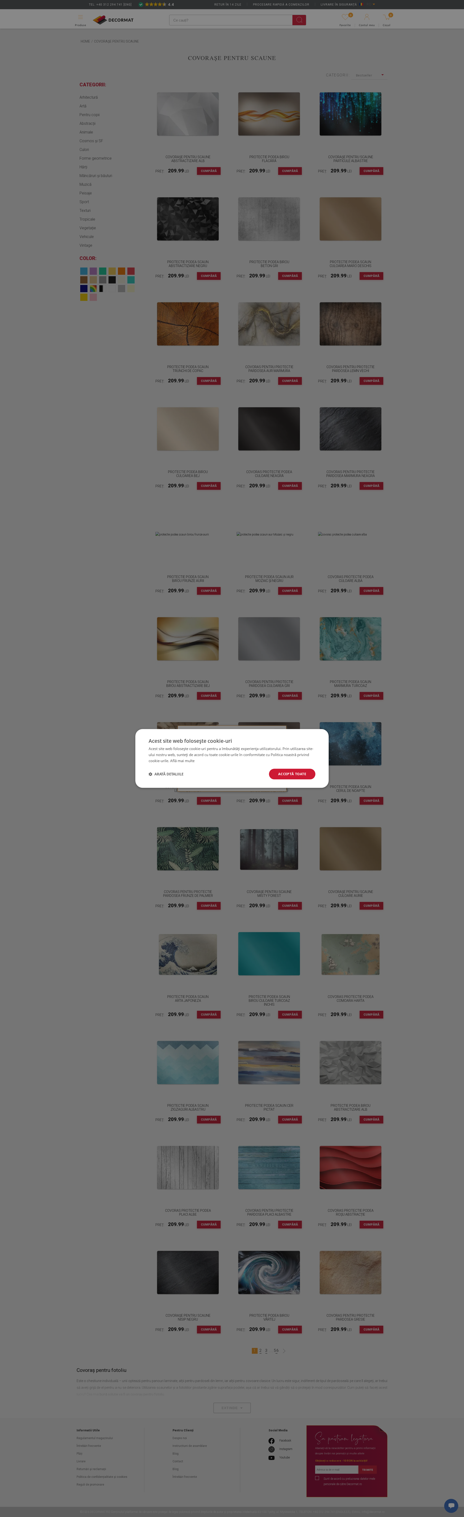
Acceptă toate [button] (292, 774)
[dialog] (232, 758)
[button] (166, 774)
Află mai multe (182, 760)
